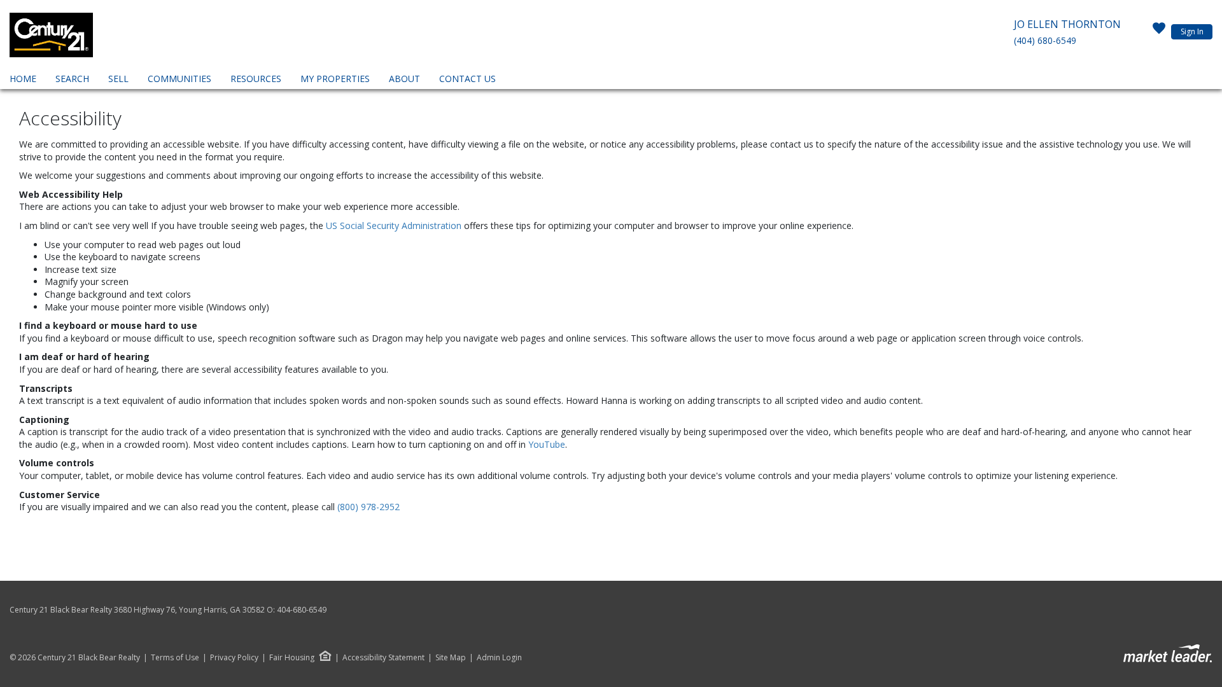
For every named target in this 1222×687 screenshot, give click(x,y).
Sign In (1192, 31)
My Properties (335, 79)
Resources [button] (255, 79)
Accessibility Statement (383, 658)
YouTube (546, 444)
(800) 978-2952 (368, 507)
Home (23, 79)
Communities (179, 79)
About (404, 79)
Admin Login (499, 658)
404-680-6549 (302, 609)
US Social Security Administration (395, 225)
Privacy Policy (234, 658)
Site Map (450, 658)
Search (72, 79)
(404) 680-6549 (1045, 40)
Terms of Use (175, 658)
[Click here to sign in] (1159, 32)
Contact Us (467, 79)
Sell (118, 79)
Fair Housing (291, 657)
